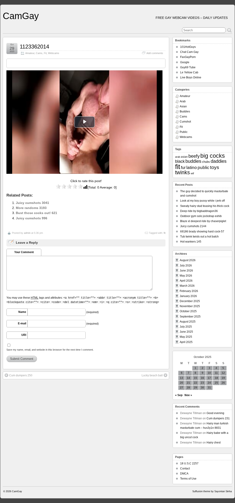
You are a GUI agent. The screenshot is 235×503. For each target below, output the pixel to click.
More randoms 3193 (31, 208)
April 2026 (186, 280)
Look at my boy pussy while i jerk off (202, 200)
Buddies (185, 111)
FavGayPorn (188, 57)
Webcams (53, 53)
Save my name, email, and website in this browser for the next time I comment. (50, 349)
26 (223, 382)
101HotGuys (188, 47)
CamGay (21, 16)
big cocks (212, 156)
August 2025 (188, 321)
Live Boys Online (190, 77)
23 (202, 382)
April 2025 (186, 342)
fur (183, 167)
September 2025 (190, 316)
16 (202, 378)
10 (209, 372)
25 (216, 382)
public (203, 167)
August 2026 (188, 260)
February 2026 (189, 291)
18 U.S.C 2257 (189, 463)
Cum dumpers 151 (218, 418)
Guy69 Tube (188, 67)
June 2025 (186, 331)
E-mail (22, 323)
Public (183, 132)
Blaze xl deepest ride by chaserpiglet (203, 221)
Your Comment (24, 252)
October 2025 (188, 311)
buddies (193, 161)
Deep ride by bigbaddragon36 (199, 211)
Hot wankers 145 (190, 241)
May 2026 (186, 275)
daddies (219, 161)
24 (209, 382)
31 (209, 387)
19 (223, 378)
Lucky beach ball (152, 375)
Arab (183, 101)
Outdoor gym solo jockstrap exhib (201, 216)
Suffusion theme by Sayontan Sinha (212, 491)
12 (223, 372)
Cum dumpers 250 (20, 375)
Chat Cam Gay (189, 52)
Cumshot (185, 121)
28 (188, 387)
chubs (206, 161)
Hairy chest (214, 442)
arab (177, 156)
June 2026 (186, 270)
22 (195, 382)
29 (195, 387)
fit (164, 232)
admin (27, 232)
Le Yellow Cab (189, 72)
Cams (39, 53)
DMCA (184, 473)
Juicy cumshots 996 (31, 218)
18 (216, 378)
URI (23, 335)
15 (195, 378)
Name (22, 312)
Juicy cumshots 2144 (193, 226)
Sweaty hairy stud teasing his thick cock (204, 206)
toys (214, 167)
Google (184, 62)
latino (191, 167)
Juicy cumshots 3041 (32, 203)
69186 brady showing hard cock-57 (202, 231)
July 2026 (186, 265)
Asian (183, 106)
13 (181, 378)
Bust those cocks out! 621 (36, 213)
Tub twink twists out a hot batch (199, 236)
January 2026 (188, 296)
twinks (182, 172)
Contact (185, 468)
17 (209, 378)
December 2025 (190, 301)
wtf (192, 173)
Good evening (215, 413)
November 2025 (190, 306)
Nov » (188, 395)
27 (181, 387)
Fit (45, 53)
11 (216, 372)
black (180, 161)
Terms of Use (188, 478)
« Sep (178, 395)
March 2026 (187, 285)
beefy (194, 156)
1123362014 (34, 46)
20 (181, 382)
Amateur (29, 53)
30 (202, 387)
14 (188, 378)
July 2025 (186, 326)
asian (184, 156)
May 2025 (186, 336)
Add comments (154, 53)
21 (188, 382)
